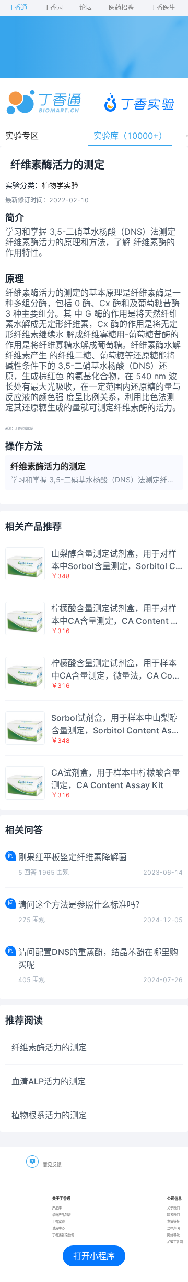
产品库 (57, 1208)
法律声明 (173, 1228)
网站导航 (173, 1235)
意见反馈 (52, 1164)
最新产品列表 (61, 1214)
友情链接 (173, 1221)
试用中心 (58, 1228)
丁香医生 (162, 7)
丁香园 (53, 7)
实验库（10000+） (130, 135)
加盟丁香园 (175, 1241)
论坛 (85, 7)
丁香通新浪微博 (63, 1235)
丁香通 (17, 7)
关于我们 (173, 1208)
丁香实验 (58, 1221)
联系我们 (173, 1214)
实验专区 (22, 135)
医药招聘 (121, 7)
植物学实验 (60, 185)
